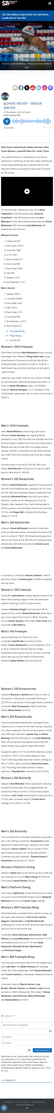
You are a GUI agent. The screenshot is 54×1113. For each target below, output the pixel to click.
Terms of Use (23, 1102)
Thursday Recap (17, 331)
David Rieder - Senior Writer (23, 105)
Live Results (15, 340)
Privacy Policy (38, 1102)
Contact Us (9, 1102)
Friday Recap (15, 335)
